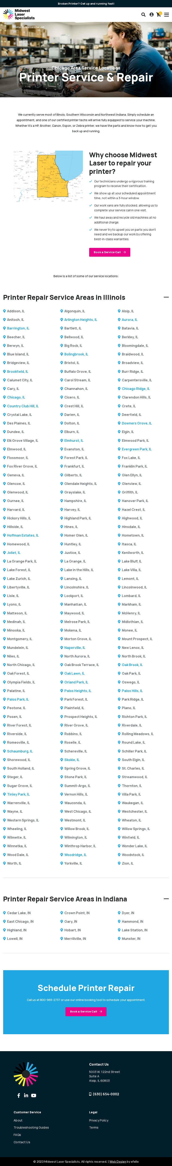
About (18, 1120)
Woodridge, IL (75, 854)
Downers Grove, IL (137, 423)
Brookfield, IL (17, 371)
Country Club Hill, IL (23, 406)
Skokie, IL (71, 759)
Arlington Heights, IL (80, 319)
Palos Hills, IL (132, 690)
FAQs (17, 1135)
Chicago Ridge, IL (136, 388)
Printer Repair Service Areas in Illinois (64, 297)
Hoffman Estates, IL (23, 535)
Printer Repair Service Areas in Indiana (65, 899)
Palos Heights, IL (77, 690)
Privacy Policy (98, 1120)
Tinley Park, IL (18, 794)
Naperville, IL (74, 647)
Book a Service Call (107, 252)
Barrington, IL (18, 328)
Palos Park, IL (18, 699)
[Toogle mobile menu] (166, 15)
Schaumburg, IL (20, 751)
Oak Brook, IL (132, 664)
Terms (93, 1127)
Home (17, 27)
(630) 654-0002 (106, 1094)
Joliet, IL (14, 552)
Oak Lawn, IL (74, 673)
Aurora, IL (130, 319)
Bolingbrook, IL (76, 354)
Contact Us (22, 1142)
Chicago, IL (16, 397)
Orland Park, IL (76, 682)
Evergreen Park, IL (137, 449)
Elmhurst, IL (73, 440)
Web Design (117, 1161)
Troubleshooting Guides (31, 1127)
